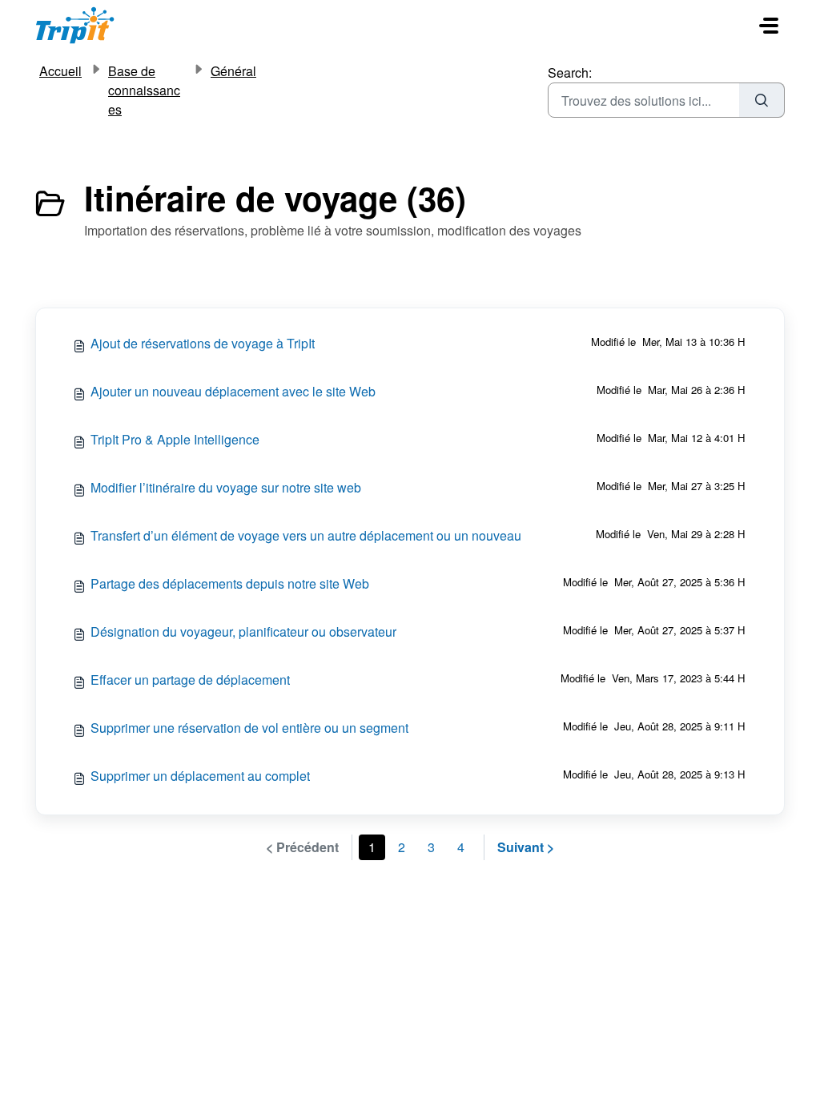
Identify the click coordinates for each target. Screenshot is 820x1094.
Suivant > (525, 847)
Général (233, 71)
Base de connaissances (144, 90)
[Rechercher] (762, 100)
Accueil (60, 71)
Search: (570, 72)
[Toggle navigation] (769, 25)
